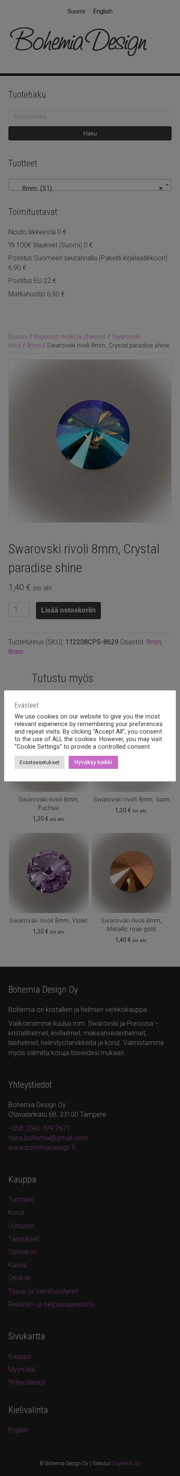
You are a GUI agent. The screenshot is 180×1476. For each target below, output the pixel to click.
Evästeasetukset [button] (39, 762)
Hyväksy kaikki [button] (93, 762)
